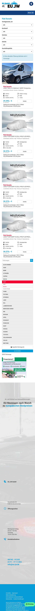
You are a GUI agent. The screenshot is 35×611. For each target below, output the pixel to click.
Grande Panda (6, 288)
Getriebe (4, 35)
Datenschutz (9, 599)
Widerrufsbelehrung (11, 595)
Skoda (5, 328)
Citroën (6, 273)
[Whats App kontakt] (29, 604)
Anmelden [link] (18, 351)
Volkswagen (7, 337)
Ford (5, 291)
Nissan (5, 314)
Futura (5, 294)
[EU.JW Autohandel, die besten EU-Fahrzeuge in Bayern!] (11, 5)
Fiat (4, 282)
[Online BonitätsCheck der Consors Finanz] (14, 367)
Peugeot (6, 320)
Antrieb (4, 41)
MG (4, 311)
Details (24, 101)
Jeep (4, 300)
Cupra (5, 276)
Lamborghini (7, 305)
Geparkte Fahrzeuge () (18, 347)
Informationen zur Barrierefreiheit (14, 597)
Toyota (5, 334)
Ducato (5, 286)
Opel (4, 317)
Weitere (6, 343)
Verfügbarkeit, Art (7, 22)
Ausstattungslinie (7, 48)
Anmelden (8, 593)
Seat (4, 326)
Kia (4, 303)
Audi (4, 267)
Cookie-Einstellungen (18, 599)
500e (4, 284)
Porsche (6, 323)
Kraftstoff (5, 28)
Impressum (15, 593)
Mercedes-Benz (8, 308)
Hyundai (6, 297)
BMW (4, 270)
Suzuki (5, 331)
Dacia (5, 279)
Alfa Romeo (7, 264)
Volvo (5, 340)
